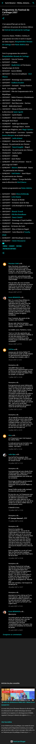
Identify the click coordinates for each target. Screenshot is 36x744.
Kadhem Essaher (18, 83)
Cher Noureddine (6, 722)
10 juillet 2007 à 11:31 (15, 463)
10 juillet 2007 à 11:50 (15, 510)
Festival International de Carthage (17, 30)
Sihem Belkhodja (22, 194)
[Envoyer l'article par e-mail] (3, 244)
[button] (3, 18)
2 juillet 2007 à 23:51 (15, 409)
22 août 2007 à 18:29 (15, 630)
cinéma (5, 246)
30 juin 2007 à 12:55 (15, 360)
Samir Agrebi (18, 112)
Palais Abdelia (20, 44)
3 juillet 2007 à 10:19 (15, 430)
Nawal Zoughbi (17, 147)
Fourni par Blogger (19, 741)
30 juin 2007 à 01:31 (15, 292)
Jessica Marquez (8, 135)
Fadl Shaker (16, 173)
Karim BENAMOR (14, 297)
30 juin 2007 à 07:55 (15, 344)
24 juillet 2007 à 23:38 (15, 558)
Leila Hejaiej (16, 197)
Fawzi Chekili (17, 217)
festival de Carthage (9, 248)
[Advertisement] (18, 659)
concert (11, 246)
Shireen (15, 167)
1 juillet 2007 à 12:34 (15, 377)
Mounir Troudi (17, 211)
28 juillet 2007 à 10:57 (15, 587)
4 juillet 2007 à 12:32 (15, 449)
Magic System (27, 129)
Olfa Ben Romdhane (19, 214)
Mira (10, 435)
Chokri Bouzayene (18, 241)
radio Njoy (12, 454)
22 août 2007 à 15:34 (15, 606)
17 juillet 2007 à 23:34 (15, 521)
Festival (19, 246)
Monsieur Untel (13, 263)
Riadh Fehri (16, 65)
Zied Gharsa (21, 182)
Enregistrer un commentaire (12, 634)
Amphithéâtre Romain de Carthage (16, 56)
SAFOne (11, 349)
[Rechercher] (33, 3)
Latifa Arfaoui (17, 138)
